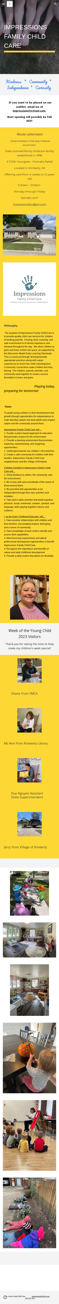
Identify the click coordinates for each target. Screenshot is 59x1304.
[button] (3, 4)
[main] (29, 37)
